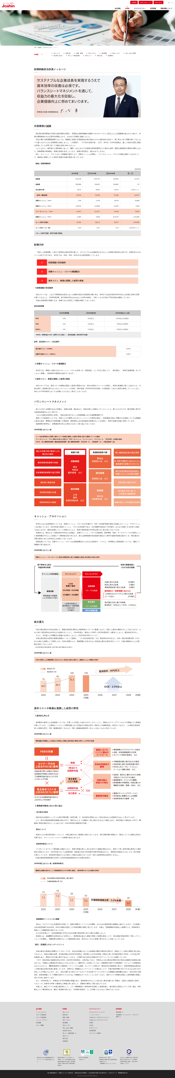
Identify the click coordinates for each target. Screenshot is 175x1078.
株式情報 (104, 53)
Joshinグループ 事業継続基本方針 (118, 1073)
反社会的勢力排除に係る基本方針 (98, 1073)
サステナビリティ (95, 1009)
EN (172, 2)
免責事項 (110, 55)
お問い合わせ (158, 2)
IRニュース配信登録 (74, 55)
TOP (35, 47)
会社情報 (39, 1009)
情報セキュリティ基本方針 (66, 1073)
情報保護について (166, 8)
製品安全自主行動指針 (81, 1073)
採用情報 (119, 1009)
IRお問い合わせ (58, 55)
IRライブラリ (92, 53)
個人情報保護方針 (52, 1073)
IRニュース (57, 53)
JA (169, 2)
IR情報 (39, 47)
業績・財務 (79, 53)
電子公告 (99, 55)
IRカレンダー (116, 53)
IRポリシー (88, 55)
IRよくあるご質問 (131, 53)
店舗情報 (134, 2)
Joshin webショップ (145, 2)
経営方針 (68, 53)
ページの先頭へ (146, 1007)
